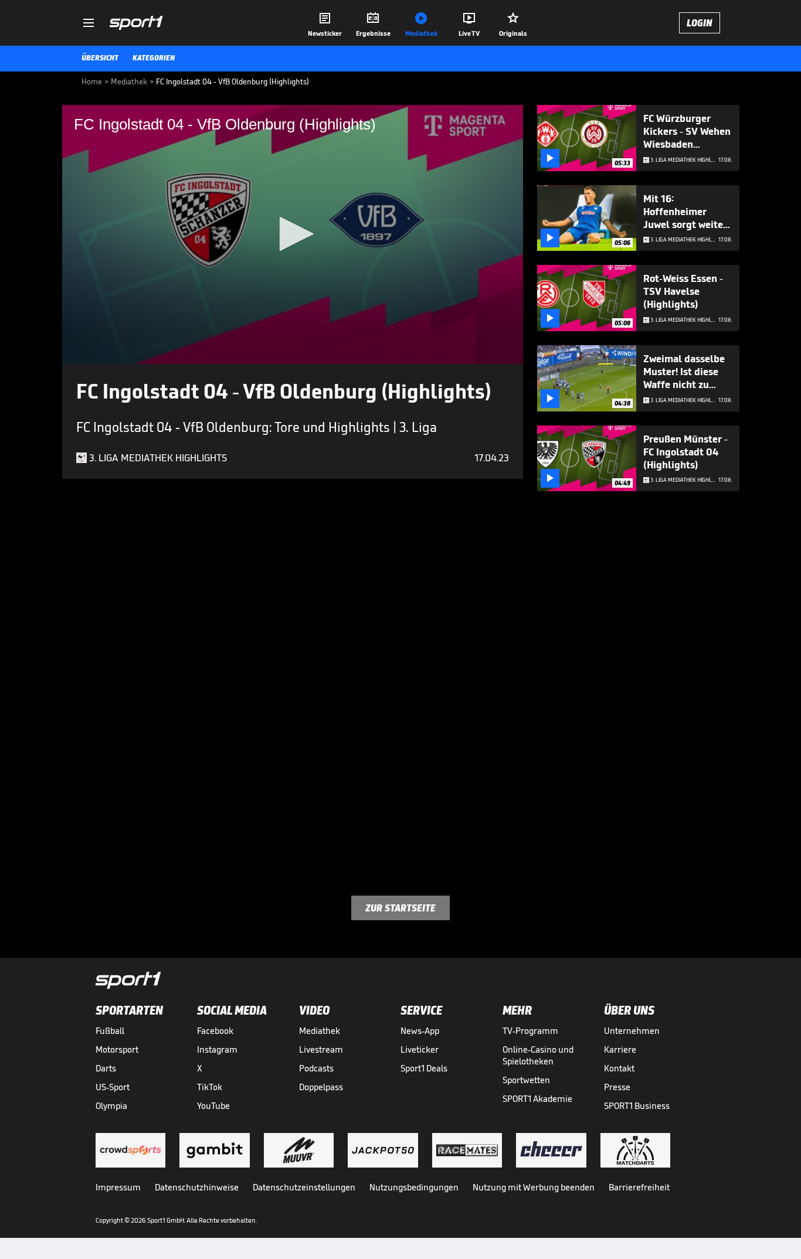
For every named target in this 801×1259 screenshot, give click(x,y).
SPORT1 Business (637, 1105)
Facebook (215, 1030)
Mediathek (319, 1030)
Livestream (321, 1049)
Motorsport (117, 1049)
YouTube (213, 1105)
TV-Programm (530, 1030)
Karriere (620, 1049)
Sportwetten (526, 1080)
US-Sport (113, 1087)
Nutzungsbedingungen (414, 1187)
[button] (292, 234)
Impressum (118, 1187)
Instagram (217, 1049)
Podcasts (316, 1068)
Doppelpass (321, 1087)
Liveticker (419, 1049)
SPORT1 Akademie (537, 1098)
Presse (617, 1087)
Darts (106, 1068)
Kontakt (619, 1068)
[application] (292, 234)
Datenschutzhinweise (197, 1187)
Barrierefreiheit (639, 1187)
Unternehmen (632, 1030)
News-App (419, 1030)
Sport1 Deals (423, 1068)
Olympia (111, 1105)
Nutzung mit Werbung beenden (534, 1187)
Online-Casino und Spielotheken (538, 1055)
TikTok (209, 1087)
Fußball (110, 1030)
